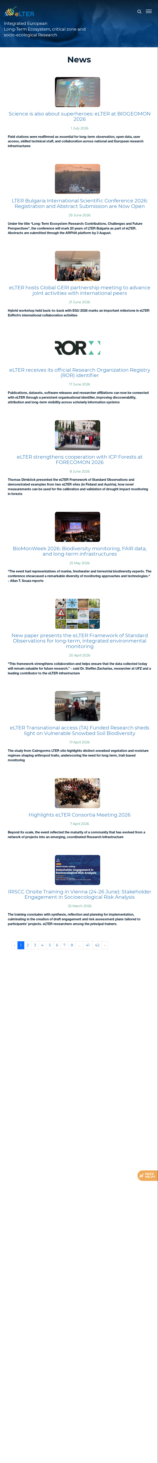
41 (88, 945)
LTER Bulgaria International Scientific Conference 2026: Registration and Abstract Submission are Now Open (80, 203)
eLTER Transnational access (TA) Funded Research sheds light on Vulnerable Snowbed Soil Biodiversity (79, 730)
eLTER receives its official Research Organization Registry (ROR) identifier (79, 372)
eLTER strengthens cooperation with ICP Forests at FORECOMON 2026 (80, 459)
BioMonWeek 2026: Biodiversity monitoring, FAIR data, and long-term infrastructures (80, 551)
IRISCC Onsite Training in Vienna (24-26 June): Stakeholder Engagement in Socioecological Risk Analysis (79, 894)
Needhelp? (150, 1176)
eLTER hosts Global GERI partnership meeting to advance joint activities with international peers (79, 290)
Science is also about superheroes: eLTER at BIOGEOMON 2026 (80, 116)
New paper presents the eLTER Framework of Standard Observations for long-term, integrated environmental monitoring (80, 640)
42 (97, 945)
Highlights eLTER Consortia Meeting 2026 (80, 815)
